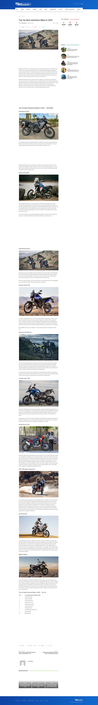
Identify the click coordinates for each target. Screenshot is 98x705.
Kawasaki (25, 683)
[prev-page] (19, 690)
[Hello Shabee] (20, 23)
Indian (51, 683)
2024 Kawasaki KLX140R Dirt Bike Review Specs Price (25, 685)
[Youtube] (82, 4)
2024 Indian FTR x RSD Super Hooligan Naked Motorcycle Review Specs (51, 685)
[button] (17, 9)
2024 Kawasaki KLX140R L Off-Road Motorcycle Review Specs (73, 71)
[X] (80, 4)
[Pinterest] (78, 4)
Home (20, 16)
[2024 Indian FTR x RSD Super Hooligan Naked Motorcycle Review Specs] (51, 680)
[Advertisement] (38, 59)
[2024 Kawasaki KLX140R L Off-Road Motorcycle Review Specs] (63, 70)
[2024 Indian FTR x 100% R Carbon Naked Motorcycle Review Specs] (63, 77)
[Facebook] (74, 4)
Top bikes (23, 16)
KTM (38, 683)
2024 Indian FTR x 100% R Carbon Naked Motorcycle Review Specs (72, 77)
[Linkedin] (76, 4)
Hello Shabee (30, 661)
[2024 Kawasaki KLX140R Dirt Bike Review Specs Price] (25, 680)
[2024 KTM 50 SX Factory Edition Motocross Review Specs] (38, 680)
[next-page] (21, 690)
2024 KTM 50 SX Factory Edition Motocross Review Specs (38, 685)
